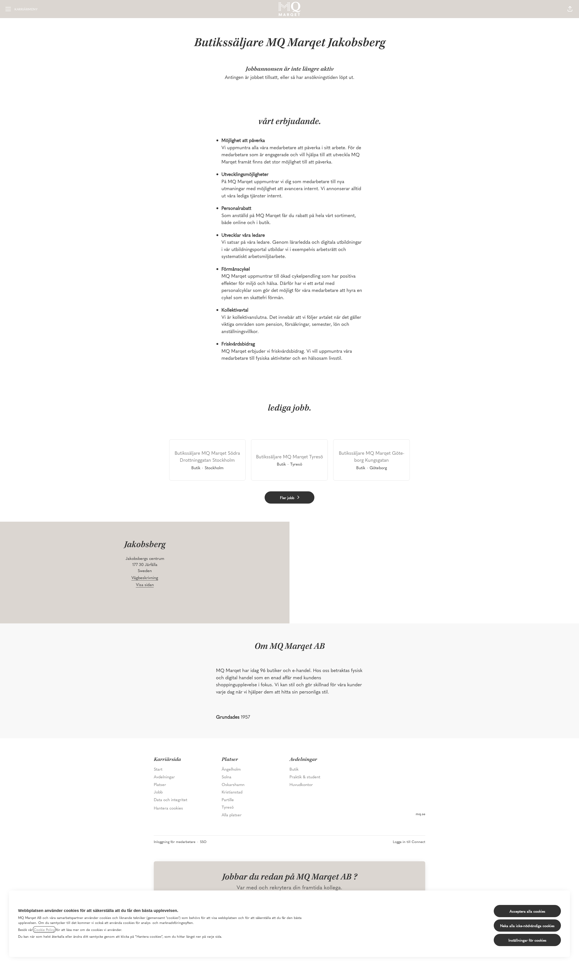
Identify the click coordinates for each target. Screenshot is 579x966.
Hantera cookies (168, 808)
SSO (203, 841)
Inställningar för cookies (527, 940)
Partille (228, 799)
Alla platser (232, 814)
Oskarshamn (233, 784)
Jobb (158, 792)
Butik (294, 769)
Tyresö (228, 807)
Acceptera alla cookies (527, 911)
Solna (226, 776)
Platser (160, 784)
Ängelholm (231, 769)
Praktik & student (305, 776)
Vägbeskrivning (144, 577)
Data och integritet (170, 799)
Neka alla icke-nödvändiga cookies (527, 925)
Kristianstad (232, 792)
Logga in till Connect (409, 841)
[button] (570, 9)
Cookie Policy (44, 929)
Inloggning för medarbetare (174, 841)
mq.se (420, 813)
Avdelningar (164, 776)
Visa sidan (145, 584)
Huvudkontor (301, 784)
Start (158, 769)
